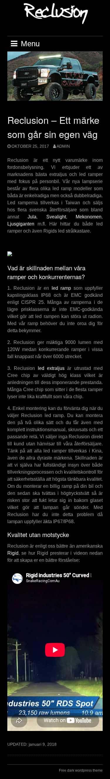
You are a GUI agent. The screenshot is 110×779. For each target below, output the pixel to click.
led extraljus (51, 368)
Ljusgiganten (20, 223)
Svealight (56, 216)
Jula (32, 216)
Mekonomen (88, 216)
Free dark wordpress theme (81, 770)
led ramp (61, 288)
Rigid (12, 553)
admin (63, 146)
